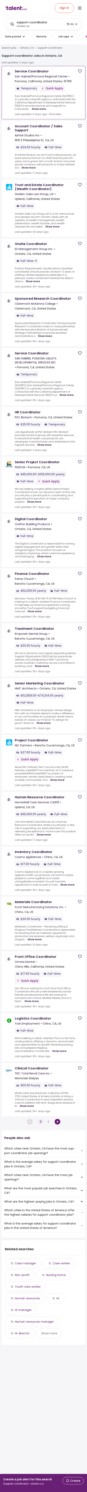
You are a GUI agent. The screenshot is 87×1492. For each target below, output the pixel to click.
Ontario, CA (27, 48)
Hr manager (23, 1310)
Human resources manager (34, 1322)
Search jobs (9, 48)
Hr (57, 1298)
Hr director (22, 1333)
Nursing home (56, 1275)
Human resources (27, 1298)
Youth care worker (28, 1287)
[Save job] (80, 71)
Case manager (25, 1263)
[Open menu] (79, 8)
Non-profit (22, 1275)
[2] (57, 1122)
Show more (39, 109)
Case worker (61, 1263)
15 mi (70, 24)
